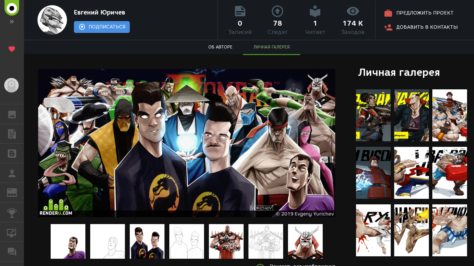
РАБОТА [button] (12, 173)
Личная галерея (399, 72)
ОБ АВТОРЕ (220, 47)
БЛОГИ (12, 153)
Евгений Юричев (99, 12)
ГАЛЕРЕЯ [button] (12, 114)
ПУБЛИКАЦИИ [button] (12, 133)
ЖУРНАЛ (16, 192)
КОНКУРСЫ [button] (12, 212)
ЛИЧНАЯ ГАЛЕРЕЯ (271, 47)
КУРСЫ (12, 232)
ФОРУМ (12, 251)
